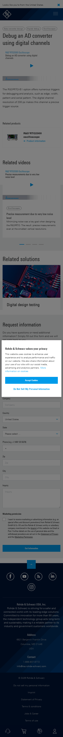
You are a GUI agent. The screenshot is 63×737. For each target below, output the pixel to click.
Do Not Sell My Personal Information (31, 389)
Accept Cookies (31, 380)
